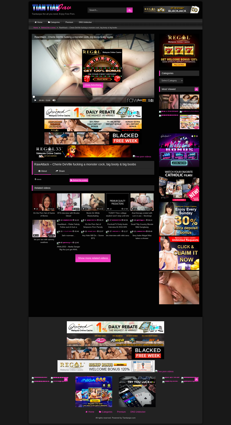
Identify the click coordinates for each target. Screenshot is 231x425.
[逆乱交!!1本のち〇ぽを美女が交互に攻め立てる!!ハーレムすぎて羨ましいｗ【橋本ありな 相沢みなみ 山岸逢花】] (60, 378)
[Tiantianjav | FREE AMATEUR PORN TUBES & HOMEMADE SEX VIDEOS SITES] (52, 7)
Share (61, 171)
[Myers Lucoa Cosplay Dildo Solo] (171, 382)
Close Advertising (93, 85)
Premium (69, 22)
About (44, 171)
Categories (55, 22)
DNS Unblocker (85, 22)
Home (39, 22)
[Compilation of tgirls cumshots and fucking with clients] (190, 382)
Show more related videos (93, 258)
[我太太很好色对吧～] (189, 102)
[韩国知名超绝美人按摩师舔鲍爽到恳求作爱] (189, 122)
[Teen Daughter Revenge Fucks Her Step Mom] (60, 382)
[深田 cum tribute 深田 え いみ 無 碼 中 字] (171, 378)
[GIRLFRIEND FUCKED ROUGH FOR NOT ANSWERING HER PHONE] (41, 378)
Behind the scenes (48, 28)
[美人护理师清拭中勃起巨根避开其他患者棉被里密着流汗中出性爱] (168, 116)
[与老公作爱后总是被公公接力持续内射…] (168, 112)
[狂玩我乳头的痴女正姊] (189, 112)
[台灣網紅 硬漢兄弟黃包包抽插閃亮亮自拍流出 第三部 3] (41, 382)
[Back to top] (223, 417)
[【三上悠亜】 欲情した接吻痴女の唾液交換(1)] (168, 102)
